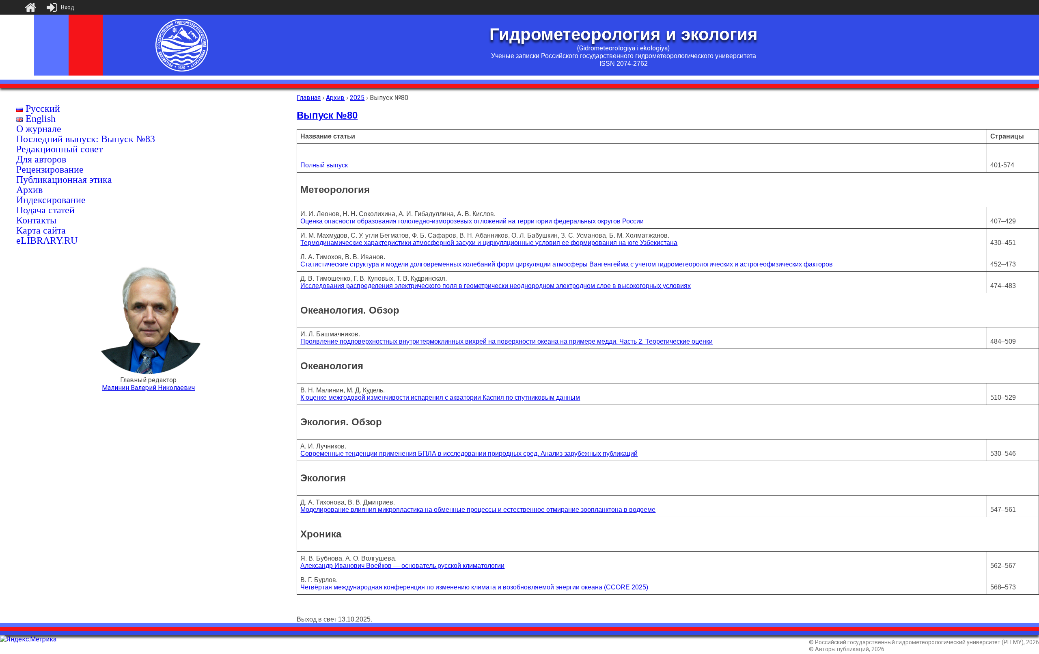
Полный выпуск (324, 165)
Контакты (36, 220)
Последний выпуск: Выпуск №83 (85, 139)
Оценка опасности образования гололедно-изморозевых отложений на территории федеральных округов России (472, 221)
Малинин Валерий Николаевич (148, 388)
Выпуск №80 (327, 115)
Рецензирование (50, 169)
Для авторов (41, 159)
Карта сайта (41, 230)
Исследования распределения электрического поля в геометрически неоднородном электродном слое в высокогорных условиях (495, 285)
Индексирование (51, 200)
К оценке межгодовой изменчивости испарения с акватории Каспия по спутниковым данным (440, 397)
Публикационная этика (64, 179)
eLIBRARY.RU (47, 240)
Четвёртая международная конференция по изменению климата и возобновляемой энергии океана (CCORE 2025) (474, 587)
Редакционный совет (59, 149)
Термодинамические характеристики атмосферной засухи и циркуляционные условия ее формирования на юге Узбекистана (488, 242)
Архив (29, 189)
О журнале (38, 128)
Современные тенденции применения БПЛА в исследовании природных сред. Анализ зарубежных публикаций (469, 453)
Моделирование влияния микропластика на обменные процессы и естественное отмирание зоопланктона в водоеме (477, 509)
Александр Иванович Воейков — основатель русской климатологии (402, 565)
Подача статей (45, 210)
